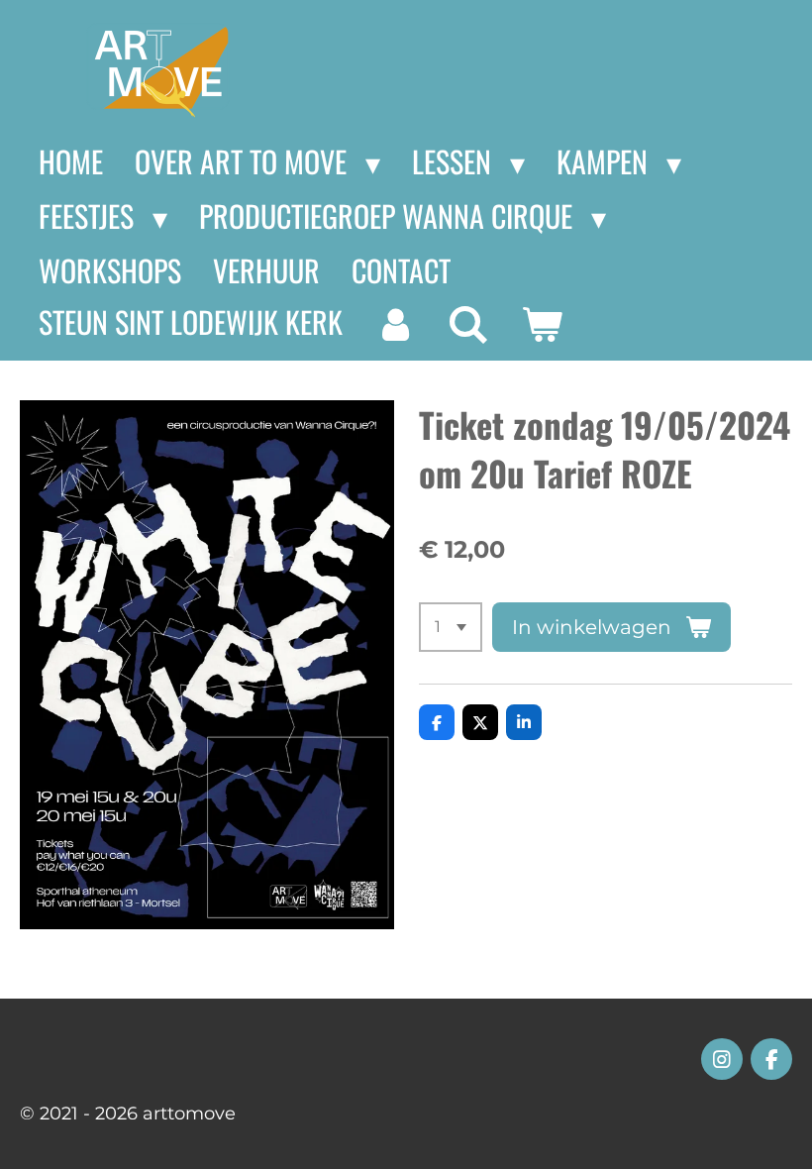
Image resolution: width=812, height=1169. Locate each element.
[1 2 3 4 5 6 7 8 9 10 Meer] (450, 627)
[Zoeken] (468, 323)
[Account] (395, 323)
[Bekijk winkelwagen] (541, 323)
